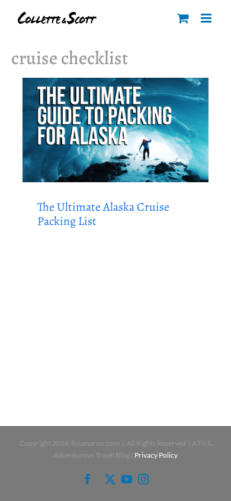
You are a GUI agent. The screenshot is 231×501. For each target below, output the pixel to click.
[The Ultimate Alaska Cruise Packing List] (115, 130)
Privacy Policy (156, 455)
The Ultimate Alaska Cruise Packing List (103, 214)
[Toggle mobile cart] (183, 18)
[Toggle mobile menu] (207, 18)
